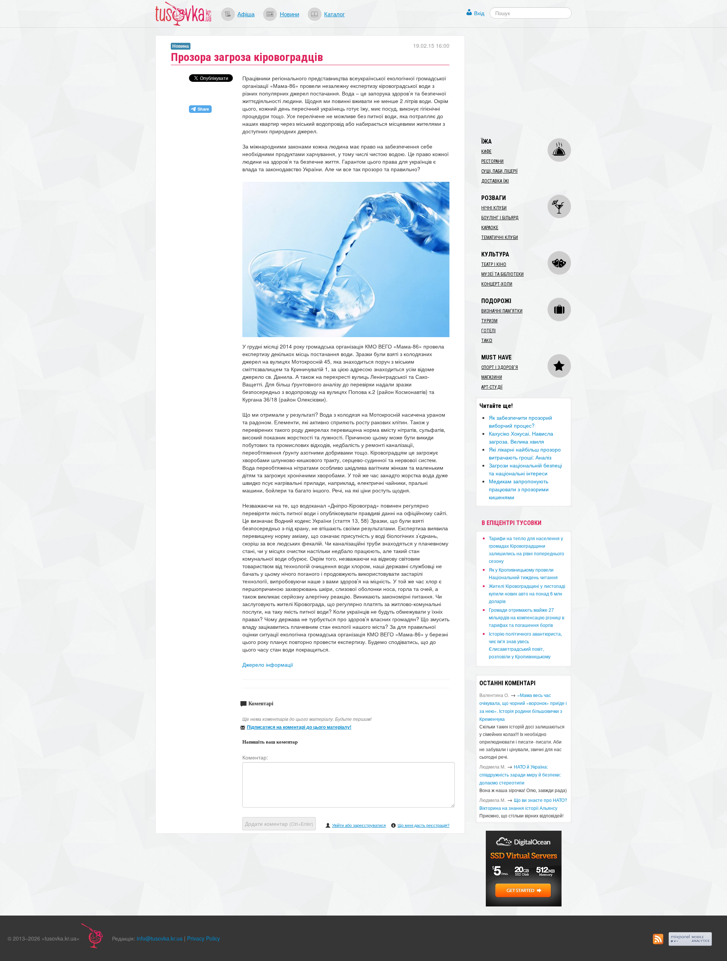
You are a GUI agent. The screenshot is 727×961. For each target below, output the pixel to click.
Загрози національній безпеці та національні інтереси (525, 469)
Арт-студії (491, 387)
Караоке (489, 227)
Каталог (334, 13)
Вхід (479, 13)
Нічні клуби (494, 208)
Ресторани (492, 161)
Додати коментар (279, 823)
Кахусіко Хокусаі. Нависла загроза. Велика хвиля (521, 437)
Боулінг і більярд (499, 217)
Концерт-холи (496, 284)
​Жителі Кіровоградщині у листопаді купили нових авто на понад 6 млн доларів (527, 593)
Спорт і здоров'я (499, 367)
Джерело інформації (267, 664)
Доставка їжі (495, 181)
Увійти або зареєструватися (359, 825)
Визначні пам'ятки (502, 311)
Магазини (491, 377)
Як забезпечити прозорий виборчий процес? (520, 421)
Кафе (486, 151)
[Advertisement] (532, 82)
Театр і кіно (493, 264)
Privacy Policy (203, 938)
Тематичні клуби (499, 237)
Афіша (245, 13)
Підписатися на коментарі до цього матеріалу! (299, 726)
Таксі (486, 340)
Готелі (488, 330)
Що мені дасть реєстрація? (423, 825)
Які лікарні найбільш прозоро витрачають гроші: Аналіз (525, 453)
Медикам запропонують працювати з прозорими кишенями (519, 489)
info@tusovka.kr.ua (160, 938)
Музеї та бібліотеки (502, 274)
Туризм (489, 320)
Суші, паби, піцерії (499, 171)
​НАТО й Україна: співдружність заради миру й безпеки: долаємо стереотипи (520, 774)
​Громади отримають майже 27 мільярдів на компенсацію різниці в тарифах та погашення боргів (526, 617)
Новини (289, 13)
